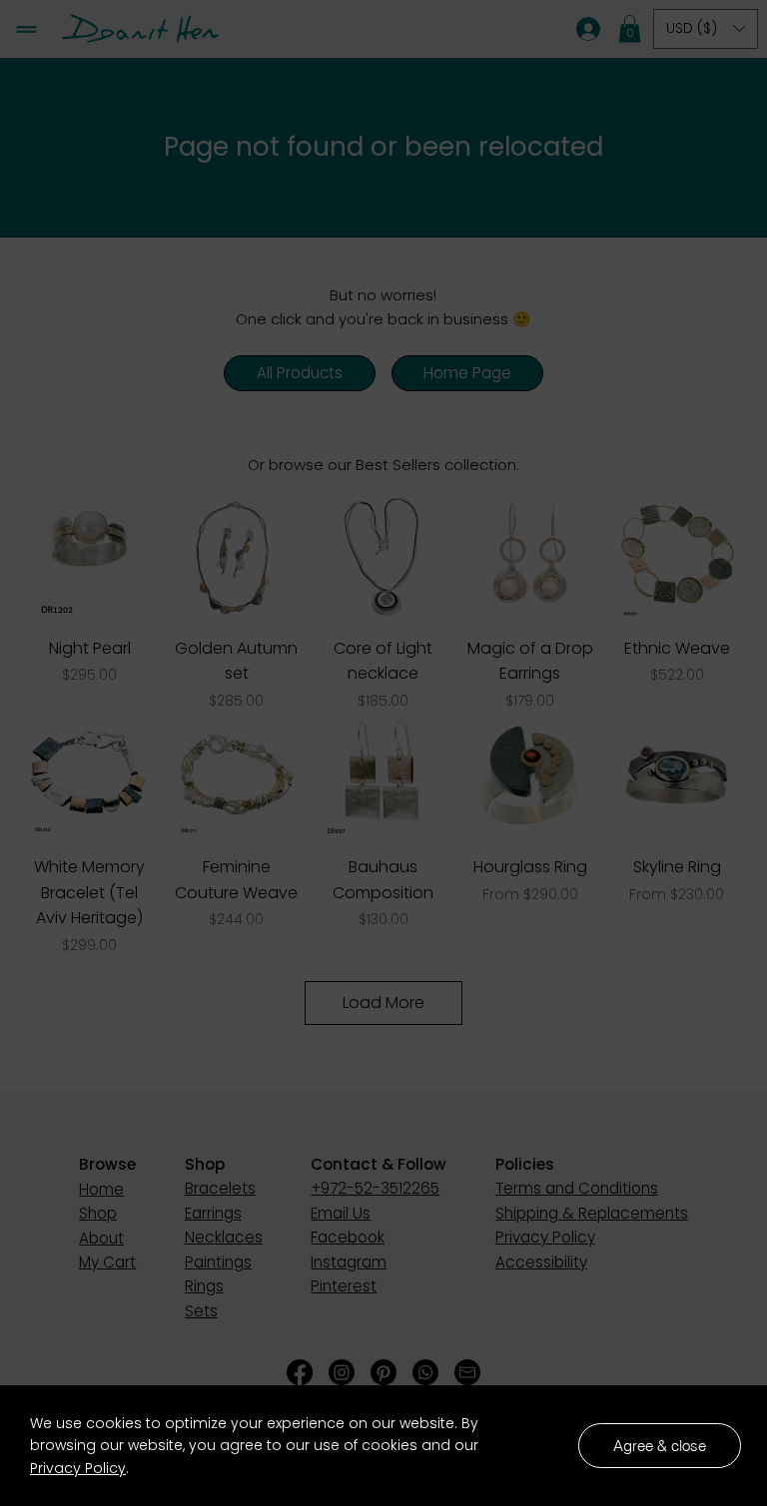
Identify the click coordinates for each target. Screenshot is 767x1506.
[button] (659, 1445)
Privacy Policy (78, 1468)
